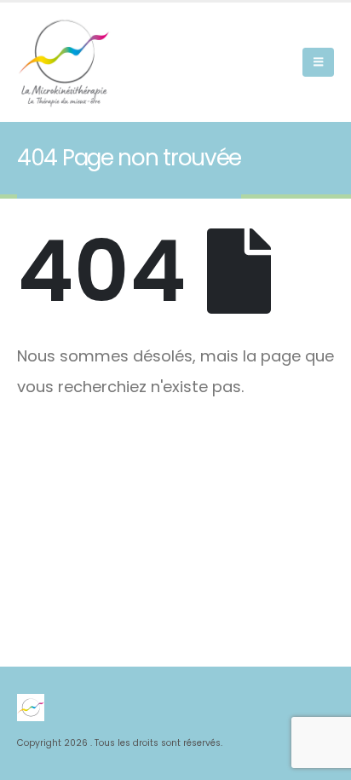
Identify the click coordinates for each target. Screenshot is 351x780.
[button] (318, 62)
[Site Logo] (64, 62)
